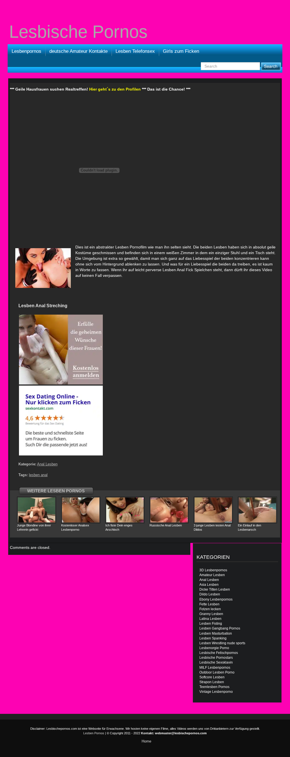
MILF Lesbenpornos (214, 668)
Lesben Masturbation (215, 633)
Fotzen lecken (210, 609)
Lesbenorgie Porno (214, 648)
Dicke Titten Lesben (214, 589)
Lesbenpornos (26, 51)
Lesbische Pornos (78, 31)
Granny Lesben (211, 614)
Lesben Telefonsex (135, 51)
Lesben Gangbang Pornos (219, 628)
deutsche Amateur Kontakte (78, 51)
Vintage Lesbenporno (216, 692)
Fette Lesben (209, 604)
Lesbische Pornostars (216, 658)
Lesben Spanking (213, 638)
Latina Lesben (210, 619)
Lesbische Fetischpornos (218, 653)
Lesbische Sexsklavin (216, 662)
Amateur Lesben (212, 575)
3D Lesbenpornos (213, 570)
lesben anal (38, 475)
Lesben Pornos (93, 733)
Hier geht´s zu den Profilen (115, 89)
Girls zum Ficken (181, 51)
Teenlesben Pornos (214, 687)
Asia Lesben (209, 585)
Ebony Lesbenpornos (216, 599)
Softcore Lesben (212, 677)
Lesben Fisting (210, 624)
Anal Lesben (47, 464)
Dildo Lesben (209, 594)
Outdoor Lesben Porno (216, 672)
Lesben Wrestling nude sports (222, 643)
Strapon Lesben (211, 682)
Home (146, 741)
